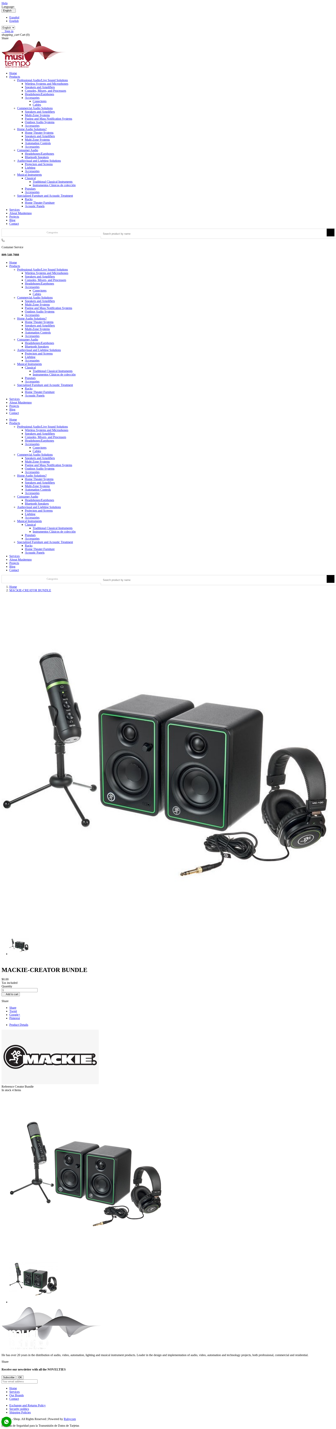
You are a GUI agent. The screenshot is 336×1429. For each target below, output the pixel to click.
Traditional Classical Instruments (53, 181)
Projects (14, 216)
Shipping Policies (20, 1412)
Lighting (30, 167)
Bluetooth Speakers (37, 157)
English (14, 21)
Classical (30, 178)
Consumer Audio (27, 150)
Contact (14, 223)
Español (14, 17)
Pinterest (14, 1018)
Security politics (19, 1409)
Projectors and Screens (39, 164)
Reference (8, 1086)
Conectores (39, 101)
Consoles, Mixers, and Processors (45, 90)
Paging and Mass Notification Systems (48, 118)
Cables (37, 104)
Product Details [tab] (18, 1024)
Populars (30, 188)
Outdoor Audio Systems (39, 122)
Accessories (32, 97)
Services (14, 209)
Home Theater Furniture (40, 202)
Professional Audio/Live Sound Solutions (42, 80)
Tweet (13, 1011)
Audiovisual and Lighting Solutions (39, 160)
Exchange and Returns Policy (27, 1405)
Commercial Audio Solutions (35, 108)
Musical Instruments (29, 174)
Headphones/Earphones (39, 94)
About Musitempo (20, 213)
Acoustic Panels (35, 206)
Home (13, 73)
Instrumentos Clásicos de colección (54, 185)
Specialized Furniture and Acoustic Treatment (45, 195)
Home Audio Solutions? (32, 129)
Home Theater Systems (39, 132)
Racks (28, 199)
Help (5, 3)
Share (12, 1007)
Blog (12, 220)
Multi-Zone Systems (37, 115)
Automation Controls (38, 143)
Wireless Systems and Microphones (46, 83)
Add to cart (10, 994)
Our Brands (16, 1395)
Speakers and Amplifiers (40, 87)
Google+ (14, 1014)
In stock (6, 1090)
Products (14, 76)
